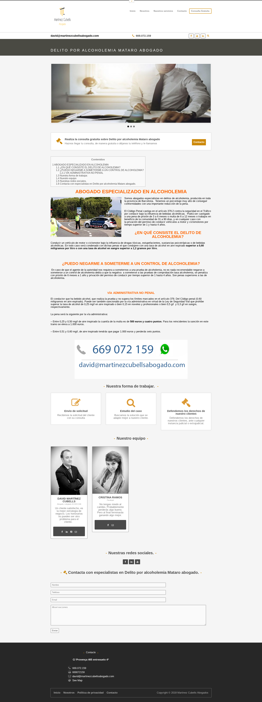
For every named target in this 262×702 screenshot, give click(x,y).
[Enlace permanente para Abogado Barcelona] (131, 93)
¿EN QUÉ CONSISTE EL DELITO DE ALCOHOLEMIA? (88, 167)
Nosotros (144, 11)
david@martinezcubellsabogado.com (75, 35)
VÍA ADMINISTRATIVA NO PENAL (81, 172)
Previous (46, 94)
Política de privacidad (90, 692)
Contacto (182, 11)
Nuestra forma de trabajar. (72, 175)
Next (216, 94)
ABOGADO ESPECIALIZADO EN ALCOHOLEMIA (80, 164)
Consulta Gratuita (200, 11)
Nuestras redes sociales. (71, 181)
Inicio (133, 11)
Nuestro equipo (66, 178)
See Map (77, 680)
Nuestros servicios (162, 11)
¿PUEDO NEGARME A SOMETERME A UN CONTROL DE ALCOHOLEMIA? (100, 170)
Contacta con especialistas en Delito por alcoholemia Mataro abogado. (96, 183)
